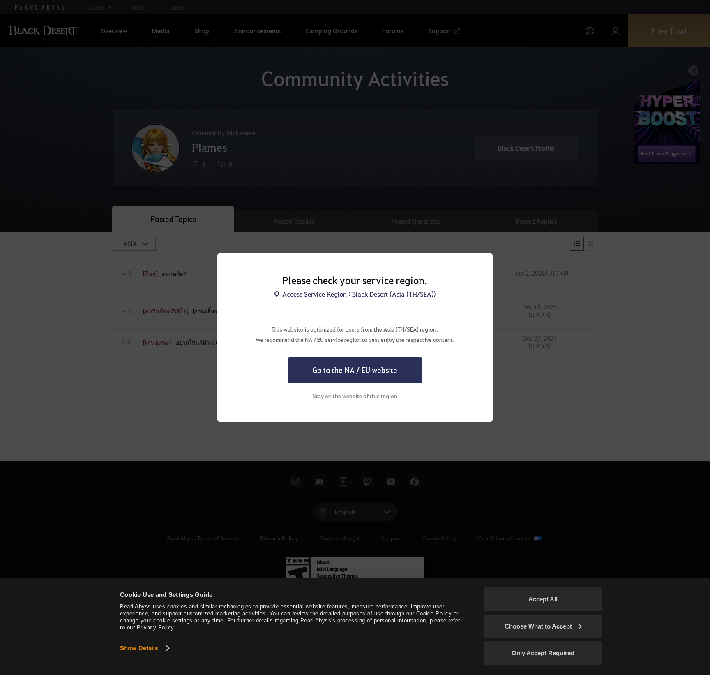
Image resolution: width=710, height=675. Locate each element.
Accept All (543, 599)
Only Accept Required (543, 652)
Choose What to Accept (538, 626)
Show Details (139, 648)
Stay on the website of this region (355, 395)
